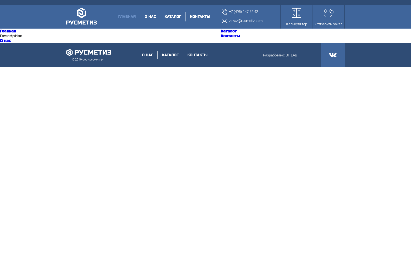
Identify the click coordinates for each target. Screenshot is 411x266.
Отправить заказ (328, 23)
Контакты (200, 17)
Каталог (173, 17)
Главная (8, 31)
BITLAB (291, 55)
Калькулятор (296, 23)
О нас (150, 17)
